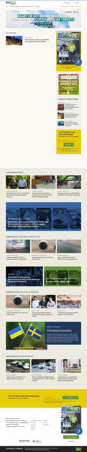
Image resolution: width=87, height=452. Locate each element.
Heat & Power (23, 6)
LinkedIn (45, 420)
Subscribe (71, 6)
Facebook (45, 424)
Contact (33, 429)
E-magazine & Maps (64, 6)
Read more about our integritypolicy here (69, 150)
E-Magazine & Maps (71, 437)
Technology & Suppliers (14, 6)
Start (7, 6)
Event (80, 6)
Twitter (45, 422)
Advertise (76, 6)
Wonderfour (34, 445)
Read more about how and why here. (40, 449)
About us (33, 427)
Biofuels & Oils (30, 6)
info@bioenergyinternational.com (15, 426)
